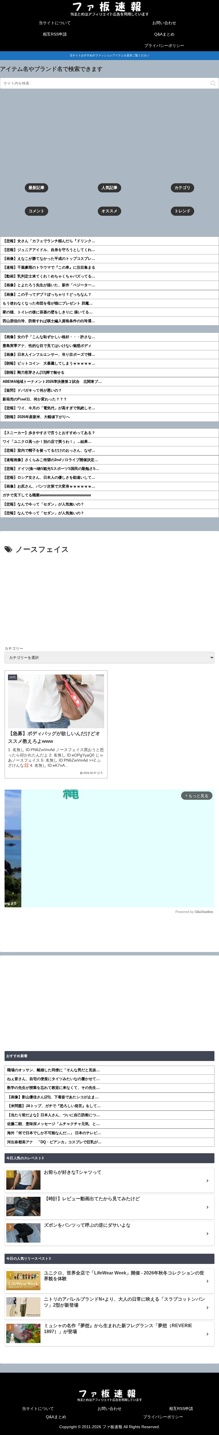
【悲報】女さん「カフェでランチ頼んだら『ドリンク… (49, 241)
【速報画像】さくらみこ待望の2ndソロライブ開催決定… (50, 460)
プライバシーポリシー (163, 1417)
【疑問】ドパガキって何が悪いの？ (32, 390)
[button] (213, 83)
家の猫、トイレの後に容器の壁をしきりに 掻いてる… (48, 312)
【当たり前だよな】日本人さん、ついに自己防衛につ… (53, 1115)
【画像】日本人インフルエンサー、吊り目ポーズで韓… (49, 354)
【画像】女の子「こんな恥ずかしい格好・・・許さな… (49, 337)
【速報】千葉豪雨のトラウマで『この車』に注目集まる (49, 267)
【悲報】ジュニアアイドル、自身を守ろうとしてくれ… (49, 250)
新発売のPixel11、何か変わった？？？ (35, 399)
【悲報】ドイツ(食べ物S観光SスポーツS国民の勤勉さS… (51, 468)
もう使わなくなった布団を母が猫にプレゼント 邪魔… (48, 303)
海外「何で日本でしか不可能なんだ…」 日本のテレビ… (54, 1133)
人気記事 (109, 187)
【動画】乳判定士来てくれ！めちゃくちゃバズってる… (49, 276)
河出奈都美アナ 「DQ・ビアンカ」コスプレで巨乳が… (54, 1142)
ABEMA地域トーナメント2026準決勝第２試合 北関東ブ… (52, 381)
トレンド (182, 211)
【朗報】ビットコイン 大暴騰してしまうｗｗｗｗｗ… (49, 363)
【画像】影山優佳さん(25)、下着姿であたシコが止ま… (53, 1097)
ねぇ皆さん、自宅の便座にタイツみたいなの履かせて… (53, 1079)
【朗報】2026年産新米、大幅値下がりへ (36, 417)
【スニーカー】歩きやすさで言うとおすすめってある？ (49, 433)
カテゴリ (182, 187)
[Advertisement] (109, 136)
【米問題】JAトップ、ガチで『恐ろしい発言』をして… (54, 1106)
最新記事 (36, 187)
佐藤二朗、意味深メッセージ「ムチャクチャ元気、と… (53, 1124)
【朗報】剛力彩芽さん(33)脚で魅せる (33, 372)
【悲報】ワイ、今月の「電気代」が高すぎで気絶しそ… (49, 408)
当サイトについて (38, 1408)
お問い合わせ (109, 1408)
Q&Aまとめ (56, 1417)
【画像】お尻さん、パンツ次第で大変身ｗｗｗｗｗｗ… (49, 486)
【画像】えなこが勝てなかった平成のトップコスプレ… (49, 258)
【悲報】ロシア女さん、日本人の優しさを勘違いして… (49, 477)
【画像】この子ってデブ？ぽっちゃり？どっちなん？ (47, 294)
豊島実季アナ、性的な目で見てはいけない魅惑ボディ (47, 346)
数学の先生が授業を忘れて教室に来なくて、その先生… (53, 1087)
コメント (36, 211)
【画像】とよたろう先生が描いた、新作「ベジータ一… (49, 285)
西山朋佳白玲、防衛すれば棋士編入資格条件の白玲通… (49, 321)
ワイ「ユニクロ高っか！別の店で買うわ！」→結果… (47, 441)
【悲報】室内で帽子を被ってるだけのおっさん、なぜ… (49, 450)
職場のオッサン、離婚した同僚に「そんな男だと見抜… (53, 1070)
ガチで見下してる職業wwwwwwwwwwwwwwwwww (47, 495)
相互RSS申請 (181, 1408)
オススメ (109, 211)
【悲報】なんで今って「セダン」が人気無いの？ (43, 504)
